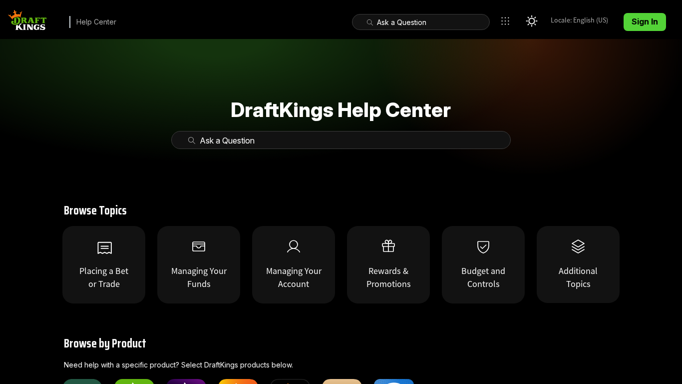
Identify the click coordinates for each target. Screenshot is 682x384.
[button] (508, 21)
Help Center (96, 22)
